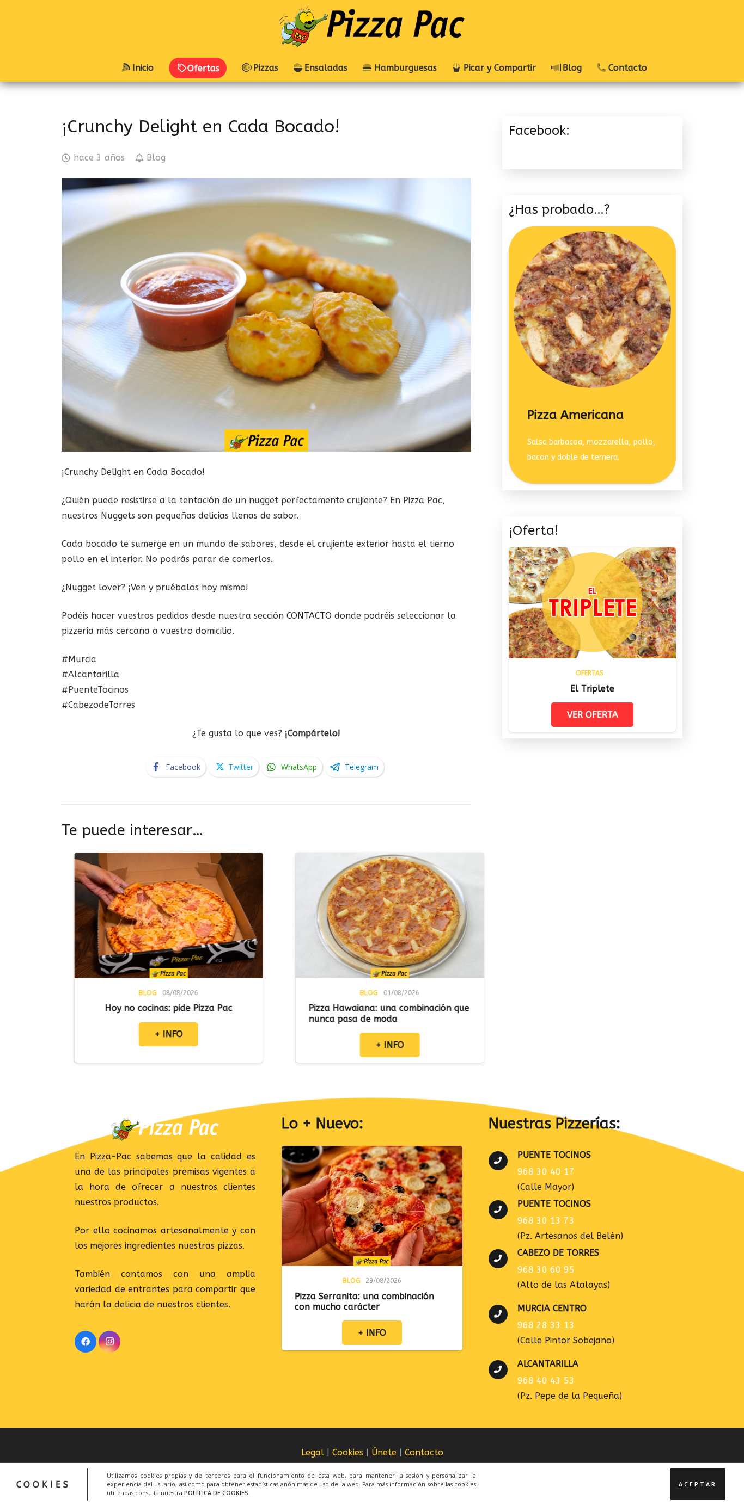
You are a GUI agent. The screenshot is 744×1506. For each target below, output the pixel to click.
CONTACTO (309, 615)
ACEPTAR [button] (698, 1484)
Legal (312, 1452)
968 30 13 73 (546, 1220)
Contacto (424, 1452)
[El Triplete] (592, 555)
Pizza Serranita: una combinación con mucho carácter (364, 1301)
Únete (384, 1452)
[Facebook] (85, 1342)
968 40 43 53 (546, 1380)
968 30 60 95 (546, 1269)
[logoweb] (372, 27)
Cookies (347, 1452)
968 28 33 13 (546, 1325)
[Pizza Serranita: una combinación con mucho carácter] (372, 1153)
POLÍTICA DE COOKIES (216, 1493)
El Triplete (592, 688)
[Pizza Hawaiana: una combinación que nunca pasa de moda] (270, 860)
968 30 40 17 (546, 1171)
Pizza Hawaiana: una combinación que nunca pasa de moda (269, 1013)
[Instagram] (109, 1342)
